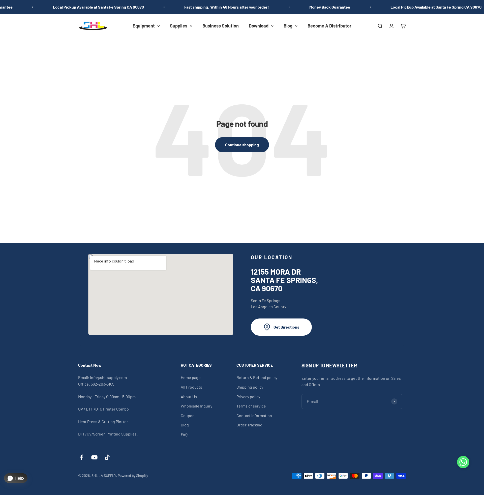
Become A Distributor (329, 25)
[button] (463, 463)
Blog (288, 25)
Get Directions (286, 327)
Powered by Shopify (133, 475)
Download (258, 25)
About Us (189, 396)
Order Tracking (249, 424)
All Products (191, 387)
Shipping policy (249, 387)
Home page (191, 377)
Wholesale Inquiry (196, 405)
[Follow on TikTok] (107, 457)
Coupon (188, 415)
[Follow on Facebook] (81, 457)
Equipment (144, 25)
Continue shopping (242, 144)
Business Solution (220, 25)
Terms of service (251, 405)
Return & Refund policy (256, 377)
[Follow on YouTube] (94, 457)
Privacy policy (248, 396)
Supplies (178, 25)
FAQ (184, 434)
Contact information (254, 415)
